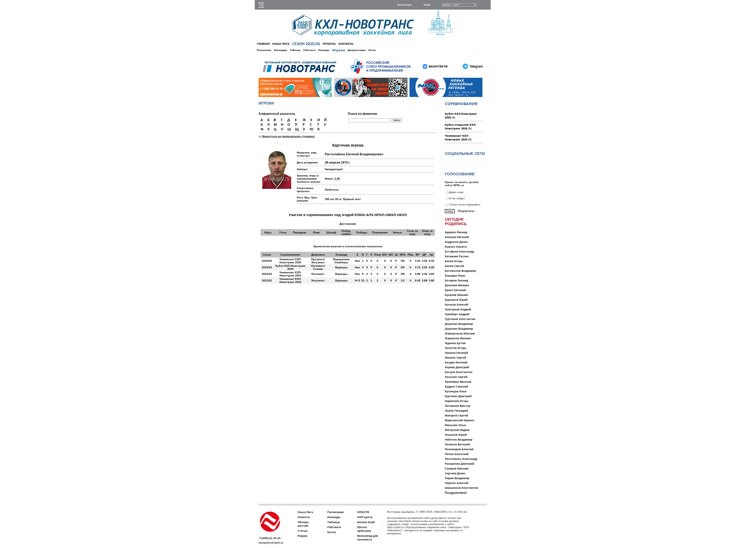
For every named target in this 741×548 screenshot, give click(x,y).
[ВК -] (435, 73)
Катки (372, 50)
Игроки (338, 50)
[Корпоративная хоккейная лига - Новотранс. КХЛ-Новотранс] (270, 532)
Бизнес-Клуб (366, 522)
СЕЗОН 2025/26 (306, 43)
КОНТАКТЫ (346, 44)
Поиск (427, 4)
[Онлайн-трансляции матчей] (261, 5)
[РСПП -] (380, 73)
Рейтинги (309, 50)
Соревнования (461, 103)
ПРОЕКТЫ (329, 44)
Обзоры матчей (303, 524)
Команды (323, 50)
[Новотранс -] (299, 73)
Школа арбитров (364, 529)
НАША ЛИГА (280, 44)
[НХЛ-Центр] (406, 96)
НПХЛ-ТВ (363, 512)
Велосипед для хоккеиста (367, 537)
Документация (357, 50)
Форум (302, 536)
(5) (460, 126)
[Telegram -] (472, 73)
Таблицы (295, 50)
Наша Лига (305, 512)
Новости (304, 517)
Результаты (466, 211)
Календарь (280, 50)
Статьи (303, 531)
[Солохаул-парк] (481, 96)
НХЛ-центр (364, 517)
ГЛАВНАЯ (263, 44)
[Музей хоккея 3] (330, 96)
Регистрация (404, 4)
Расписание (264, 50)
